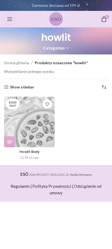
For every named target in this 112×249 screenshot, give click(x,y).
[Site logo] (56, 18)
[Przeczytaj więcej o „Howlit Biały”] (9, 141)
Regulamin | (21, 186)
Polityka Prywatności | (52, 186)
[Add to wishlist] (47, 104)
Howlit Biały (29, 151)
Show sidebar (22, 87)
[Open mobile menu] (9, 19)
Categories (54, 48)
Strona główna (16, 62)
